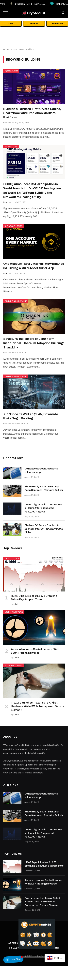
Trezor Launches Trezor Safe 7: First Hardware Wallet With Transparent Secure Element (37, 706)
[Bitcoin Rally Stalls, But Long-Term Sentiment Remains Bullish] (12, 491)
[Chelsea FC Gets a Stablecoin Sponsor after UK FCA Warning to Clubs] (12, 529)
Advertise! (57, 23)
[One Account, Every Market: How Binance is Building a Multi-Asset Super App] (34, 241)
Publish (34, 23)
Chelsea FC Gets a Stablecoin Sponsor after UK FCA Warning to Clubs (43, 529)
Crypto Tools (12, 558)
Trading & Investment (16, 301)
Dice (10, 23)
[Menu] (5, 13)
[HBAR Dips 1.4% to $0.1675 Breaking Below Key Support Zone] (34, 574)
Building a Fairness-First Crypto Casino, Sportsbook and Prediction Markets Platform (32, 113)
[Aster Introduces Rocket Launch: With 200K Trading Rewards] (34, 627)
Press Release (11, 71)
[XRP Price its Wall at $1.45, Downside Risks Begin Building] (34, 392)
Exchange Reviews (14, 612)
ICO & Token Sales (13, 226)
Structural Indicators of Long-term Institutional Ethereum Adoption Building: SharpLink (33, 343)
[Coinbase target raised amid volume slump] (12, 473)
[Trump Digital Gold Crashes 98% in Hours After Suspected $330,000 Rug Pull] (12, 509)
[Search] (63, 13)
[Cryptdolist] (34, 12)
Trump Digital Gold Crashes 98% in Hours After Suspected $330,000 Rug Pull (43, 508)
